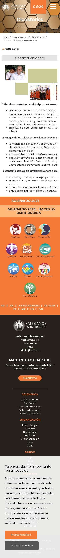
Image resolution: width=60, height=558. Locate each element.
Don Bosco (30, 403)
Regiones (30, 435)
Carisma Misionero (26, 40)
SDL (12, 305)
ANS (3, 305)
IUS (32, 309)
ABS (24, 309)
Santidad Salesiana (30, 406)
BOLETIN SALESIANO (29, 305)
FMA (41, 309)
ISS (15, 309)
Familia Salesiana (30, 413)
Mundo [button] (30, 452)
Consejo (30, 428)
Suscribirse (30, 378)
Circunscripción (30, 439)
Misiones (7, 40)
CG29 (38, 6)
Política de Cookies (22, 545)
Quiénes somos (30, 399)
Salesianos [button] (30, 394)
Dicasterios (38, 37)
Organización (20, 37)
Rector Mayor (30, 425)
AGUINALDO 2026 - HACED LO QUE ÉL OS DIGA (31, 211)
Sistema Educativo (30, 410)
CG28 (30, 442)
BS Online (49, 305)
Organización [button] (30, 420)
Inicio (5, 37)
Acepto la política (21, 534)
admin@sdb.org (30, 350)
